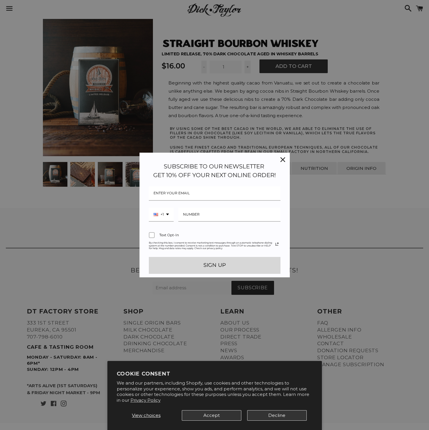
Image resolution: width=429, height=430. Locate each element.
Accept (211, 415)
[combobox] (161, 215)
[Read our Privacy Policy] (276, 244)
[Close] (283, 160)
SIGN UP (214, 265)
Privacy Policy (145, 400)
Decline (276, 415)
